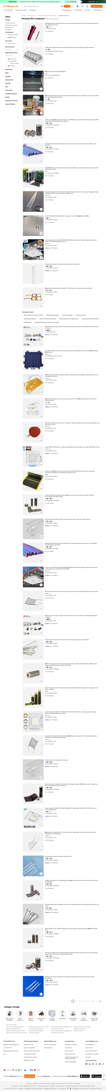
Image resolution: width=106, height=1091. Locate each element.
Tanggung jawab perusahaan (10, 1051)
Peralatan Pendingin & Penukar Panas (47, 15)
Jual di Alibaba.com (90, 1044)
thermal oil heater (34, 1032)
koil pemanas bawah (57, 1028)
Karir (4, 1054)
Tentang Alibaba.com (9, 1041)
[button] (62, 6)
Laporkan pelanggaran (70, 1061)
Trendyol (70, 1083)
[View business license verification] (68, 1088)
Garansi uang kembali (29, 1047)
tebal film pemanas (79, 1028)
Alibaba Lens (12, 1076)
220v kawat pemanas (81, 315)
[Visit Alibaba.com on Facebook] (86, 1064)
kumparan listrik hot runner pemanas (90, 318)
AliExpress (29, 1083)
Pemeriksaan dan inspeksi (30, 1057)
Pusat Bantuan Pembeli (71, 1044)
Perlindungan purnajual (30, 1054)
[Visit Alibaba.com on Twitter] (93, 1064)
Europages (77, 1083)
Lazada (53, 1083)
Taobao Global (59, 1083)
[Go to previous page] (69, 1001)
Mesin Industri (31, 15)
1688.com (36, 1083)
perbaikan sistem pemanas (52, 315)
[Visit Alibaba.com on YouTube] (100, 1064)
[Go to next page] (97, 1001)
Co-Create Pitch (7, 1047)
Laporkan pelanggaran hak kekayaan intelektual (71, 1057)
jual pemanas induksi (57, 1032)
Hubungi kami (68, 1047)
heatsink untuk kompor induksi (15, 1030)
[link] (104, 1075)
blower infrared (78, 1030)
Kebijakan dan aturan (29, 1060)
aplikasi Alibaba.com (72, 1076)
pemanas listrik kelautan (36, 1030)
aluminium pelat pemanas (30, 318)
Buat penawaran (48, 1047)
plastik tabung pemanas (13, 1028)
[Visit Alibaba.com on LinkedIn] (90, 1064)
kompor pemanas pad (67, 315)
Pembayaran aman (28, 1044)
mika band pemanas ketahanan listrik (62, 1027)
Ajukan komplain (69, 1051)
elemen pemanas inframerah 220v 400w (33, 315)
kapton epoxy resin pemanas (82, 1027)
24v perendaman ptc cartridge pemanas (68, 318)
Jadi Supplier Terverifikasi (92, 1054)
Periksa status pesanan (91, 1051)
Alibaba (23, 15)
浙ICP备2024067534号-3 (95, 1088)
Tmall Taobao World (45, 1083)
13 (92, 1001)
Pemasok (51, 31)
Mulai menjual (89, 1047)
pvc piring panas (28, 322)
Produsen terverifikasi (50, 1044)
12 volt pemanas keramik (36, 1028)
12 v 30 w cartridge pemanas (14, 1027)
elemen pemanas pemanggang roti (61, 1030)
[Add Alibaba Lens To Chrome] (29, 1076)
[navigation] (12, 509)
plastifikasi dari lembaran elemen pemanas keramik (47, 322)
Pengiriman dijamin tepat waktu (32, 1051)
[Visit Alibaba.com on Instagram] (96, 1064)
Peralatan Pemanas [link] (64, 15)
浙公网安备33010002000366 (80, 1088)
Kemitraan (88, 1057)
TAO (66, 1083)
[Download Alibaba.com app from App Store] (85, 1076)
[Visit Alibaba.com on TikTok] (103, 1064)
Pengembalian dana (70, 1054)
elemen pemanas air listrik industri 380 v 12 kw (17, 1032)
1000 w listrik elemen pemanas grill (48, 318)
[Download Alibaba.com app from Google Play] (97, 1076)
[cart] (82, 6)
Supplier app (46, 1076)
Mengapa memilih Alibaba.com (11, 1044)
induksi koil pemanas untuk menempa (39, 1027)
